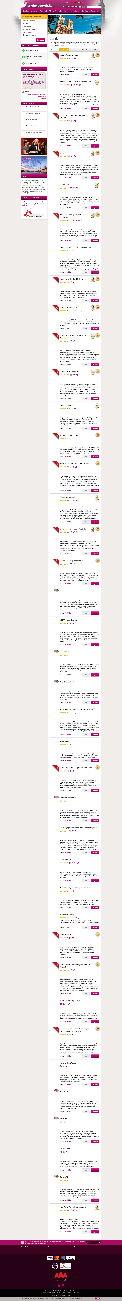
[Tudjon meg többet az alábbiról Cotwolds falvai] (74, 1152)
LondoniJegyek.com (51, 1292)
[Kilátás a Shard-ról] (54, 746)
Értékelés (84, 50)
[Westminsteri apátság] (54, 502)
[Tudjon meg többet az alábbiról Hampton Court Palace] (75, 1066)
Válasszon (29, 20)
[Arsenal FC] (54, 1096)
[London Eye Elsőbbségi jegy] (93, 372)
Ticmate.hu (50, 1247)
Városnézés (44, 11)
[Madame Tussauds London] (93, 56)
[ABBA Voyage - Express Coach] (54, 625)
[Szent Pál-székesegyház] (54, 919)
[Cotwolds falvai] (54, 1154)
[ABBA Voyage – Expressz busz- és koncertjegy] (54, 714)
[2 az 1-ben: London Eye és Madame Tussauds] (93, 116)
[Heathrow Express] (54, 410)
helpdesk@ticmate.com (71, 1290)
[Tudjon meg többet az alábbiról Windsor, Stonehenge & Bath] (76, 1003)
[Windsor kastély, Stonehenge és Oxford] (54, 893)
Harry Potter (68, 11)
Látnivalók (34, 11)
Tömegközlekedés (55, 11)
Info (86, 74)
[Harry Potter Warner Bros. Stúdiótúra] (54, 1212)
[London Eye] (93, 154)
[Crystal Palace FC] (54, 687)
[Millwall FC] (54, 1123)
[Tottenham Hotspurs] (54, 802)
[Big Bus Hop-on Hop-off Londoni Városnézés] (93, 215)
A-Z (95, 50)
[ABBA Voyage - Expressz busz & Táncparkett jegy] (54, 833)
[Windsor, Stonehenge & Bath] (54, 1005)
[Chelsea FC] (54, 1182)
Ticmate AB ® (76, 1292)
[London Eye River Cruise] (93, 308)
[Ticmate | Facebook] (59, 1285)
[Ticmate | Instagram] (63, 1285)
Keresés (40, 40)
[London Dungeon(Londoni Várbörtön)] (93, 530)
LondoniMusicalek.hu (26, 1247)
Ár (74, 50)
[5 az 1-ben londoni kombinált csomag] (93, 280)
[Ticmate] (48, 3)
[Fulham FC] (54, 657)
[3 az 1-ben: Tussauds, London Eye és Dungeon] (93, 336)
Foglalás (95, 74)
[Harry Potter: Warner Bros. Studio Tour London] (54, 86)
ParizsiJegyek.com (79, 1247)
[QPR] (54, 596)
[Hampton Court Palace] (54, 1068)
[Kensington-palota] (54, 864)
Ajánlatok (77, 11)
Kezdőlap (26, 11)
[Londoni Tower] (54, 190)
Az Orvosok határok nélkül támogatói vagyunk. (33, 203)
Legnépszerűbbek (64, 50)
